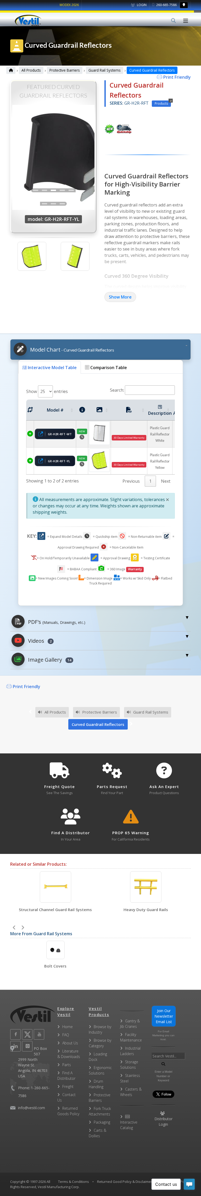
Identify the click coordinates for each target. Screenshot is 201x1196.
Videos (39, 640)
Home (67, 1026)
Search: (117, 390)
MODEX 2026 (69, 5)
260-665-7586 (166, 5)
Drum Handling (96, 1084)
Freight (68, 1086)
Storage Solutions (129, 1064)
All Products (31, 70)
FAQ (65, 1034)
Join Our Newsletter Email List (163, 1016)
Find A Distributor (66, 1075)
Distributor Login (163, 1121)
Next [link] (165, 481)
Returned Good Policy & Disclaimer (124, 1181)
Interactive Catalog (128, 1125)
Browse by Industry (100, 1029)
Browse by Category (100, 1043)
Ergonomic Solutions (100, 1070)
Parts (66, 1064)
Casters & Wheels (131, 1092)
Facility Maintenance (131, 1037)
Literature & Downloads (68, 1054)
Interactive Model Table (52, 367)
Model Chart (71, 349)
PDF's (56, 621)
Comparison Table (108, 367)
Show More (120, 297)
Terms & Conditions (73, 1181)
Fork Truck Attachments (100, 1111)
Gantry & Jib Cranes (130, 1023)
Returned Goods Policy (68, 1111)
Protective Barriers (64, 70)
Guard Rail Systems (104, 70)
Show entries (47, 391)
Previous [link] (131, 481)
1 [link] (150, 481)
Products (163, 103)
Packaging (102, 1122)
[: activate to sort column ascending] (30, 410)
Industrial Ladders (130, 1051)
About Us (70, 1042)
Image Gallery (49, 659)
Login (141, 5)
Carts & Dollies (97, 1133)
